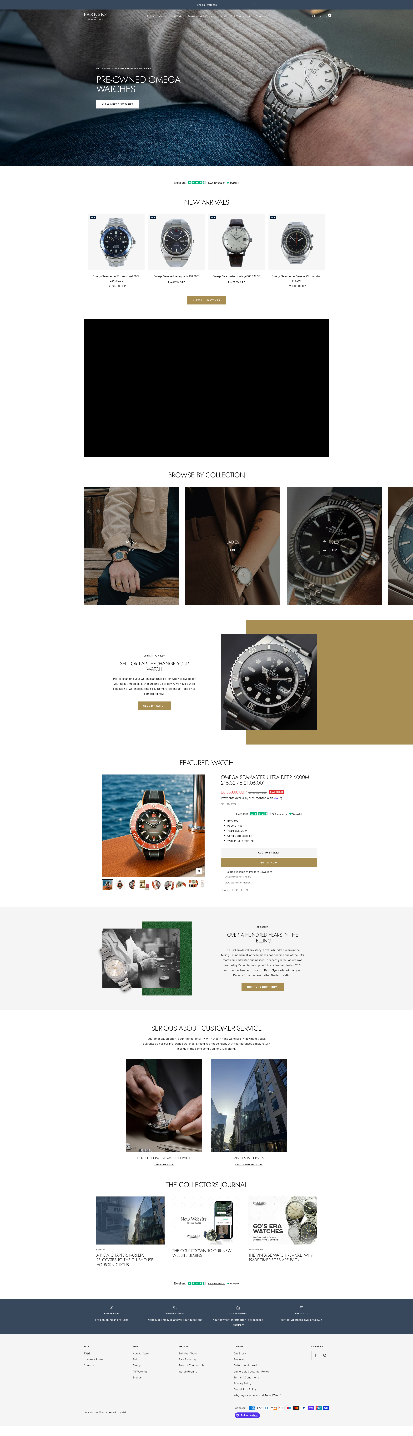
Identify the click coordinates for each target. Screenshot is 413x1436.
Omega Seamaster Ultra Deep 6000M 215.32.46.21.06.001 (265, 780)
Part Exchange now (225, 4)
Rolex (150, 16)
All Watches (140, 1371)
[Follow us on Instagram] (324, 1355)
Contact (261, 16)
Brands (177, 16)
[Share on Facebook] (232, 890)
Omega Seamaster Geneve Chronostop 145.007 (296, 278)
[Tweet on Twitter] (241, 890)
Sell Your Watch (241, 16)
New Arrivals (141, 1353)
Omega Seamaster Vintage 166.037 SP (236, 276)
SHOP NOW (109, 99)
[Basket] (327, 16)
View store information (238, 882)
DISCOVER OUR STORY (262, 986)
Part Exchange (188, 1359)
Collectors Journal (245, 1365)
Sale (223, 16)
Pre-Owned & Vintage (201, 16)
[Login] (320, 16)
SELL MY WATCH (154, 705)
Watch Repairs (188, 1371)
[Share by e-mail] (247, 890)
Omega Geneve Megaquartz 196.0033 (176, 276)
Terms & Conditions (246, 1377)
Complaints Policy (245, 1389)
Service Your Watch (191, 1365)
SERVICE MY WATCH (164, 1164)
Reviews (239, 1359)
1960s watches (255, 1250)
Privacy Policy (242, 1383)
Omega (163, 16)
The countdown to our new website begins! (201, 1253)
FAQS (87, 1353)
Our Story (240, 1353)
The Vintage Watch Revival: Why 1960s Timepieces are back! (280, 1257)
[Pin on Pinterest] (236, 890)
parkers (100, 1250)
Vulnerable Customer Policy (251, 1371)
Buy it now (268, 862)
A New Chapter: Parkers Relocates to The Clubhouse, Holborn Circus (125, 1260)
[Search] (313, 16)
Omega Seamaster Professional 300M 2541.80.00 (116, 278)
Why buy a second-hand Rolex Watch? (258, 1395)
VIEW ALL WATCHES (206, 300)
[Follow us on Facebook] (315, 1355)
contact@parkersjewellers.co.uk (301, 1319)
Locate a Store (93, 1359)
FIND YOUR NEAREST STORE (249, 1164)
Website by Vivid (118, 1411)
